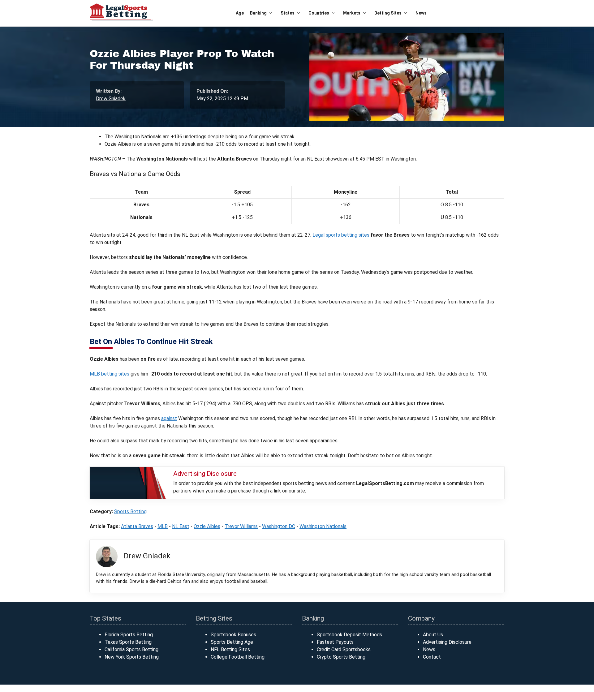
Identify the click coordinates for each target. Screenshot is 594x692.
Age (240, 13)
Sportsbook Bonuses (233, 635)
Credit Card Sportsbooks (344, 649)
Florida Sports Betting (129, 635)
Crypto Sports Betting (341, 657)
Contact (432, 657)
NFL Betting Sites (230, 649)
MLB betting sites (109, 374)
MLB (162, 526)
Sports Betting (130, 511)
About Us (433, 635)
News (421, 13)
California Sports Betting (131, 649)
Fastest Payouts (335, 642)
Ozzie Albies (207, 526)
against (169, 418)
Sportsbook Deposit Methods (349, 635)
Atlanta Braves (137, 526)
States (288, 13)
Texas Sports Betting (128, 642)
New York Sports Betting (132, 657)
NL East (180, 526)
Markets (351, 13)
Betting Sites (388, 13)
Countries (318, 13)
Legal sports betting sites (340, 235)
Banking (258, 13)
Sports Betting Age (232, 642)
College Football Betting (238, 657)
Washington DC (278, 526)
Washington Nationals (322, 526)
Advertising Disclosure (447, 642)
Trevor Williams (241, 526)
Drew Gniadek (111, 98)
